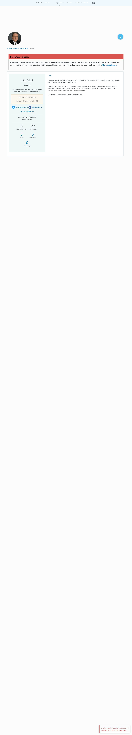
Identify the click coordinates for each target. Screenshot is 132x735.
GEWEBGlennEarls (22, 107)
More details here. (109, 65)
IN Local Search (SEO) (27, 111)
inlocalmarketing (37, 107)
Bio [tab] (50, 75)
